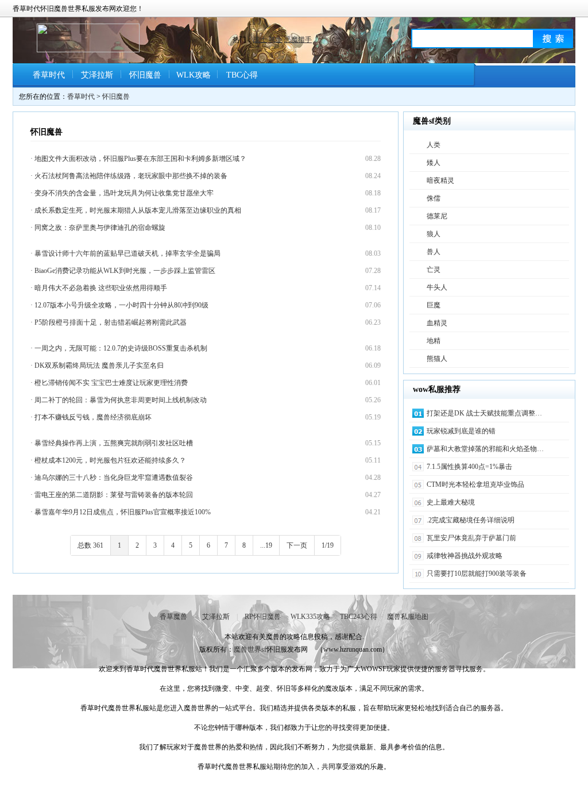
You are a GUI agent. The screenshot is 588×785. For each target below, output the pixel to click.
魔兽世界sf (250, 649)
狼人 (433, 234)
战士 (260, 40)
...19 (266, 545)
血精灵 (437, 323)
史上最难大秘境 (451, 502)
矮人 (433, 163)
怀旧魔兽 (145, 75)
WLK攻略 (193, 75)
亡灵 (433, 269)
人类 (433, 145)
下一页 (297, 545)
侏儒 (433, 198)
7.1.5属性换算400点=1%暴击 (469, 467)
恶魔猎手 (298, 40)
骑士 (276, 40)
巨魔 (433, 305)
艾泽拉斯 (97, 75)
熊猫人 (437, 359)
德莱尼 (437, 216)
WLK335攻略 (310, 617)
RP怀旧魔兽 (263, 617)
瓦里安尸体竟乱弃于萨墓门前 (471, 538)
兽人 (433, 252)
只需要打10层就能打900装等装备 (477, 573)
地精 (433, 341)
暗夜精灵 (440, 180)
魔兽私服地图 (407, 617)
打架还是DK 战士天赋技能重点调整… (484, 413)
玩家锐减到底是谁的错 (461, 431)
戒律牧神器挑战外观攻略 (464, 556)
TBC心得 (242, 75)
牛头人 (437, 287)
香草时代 (49, 75)
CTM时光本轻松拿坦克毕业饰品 (475, 484)
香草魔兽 (173, 617)
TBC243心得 (358, 617)
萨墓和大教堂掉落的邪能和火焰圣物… (485, 449)
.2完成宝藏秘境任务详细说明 (470, 520)
